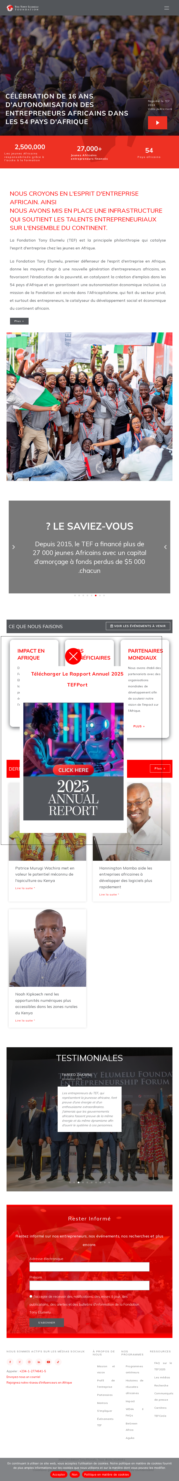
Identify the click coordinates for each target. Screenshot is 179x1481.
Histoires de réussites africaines (134, 1387)
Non (75, 1474)
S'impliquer (104, 1410)
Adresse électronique (46, 1258)
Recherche (161, 1385)
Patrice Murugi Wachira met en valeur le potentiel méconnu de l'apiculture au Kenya (44, 874)
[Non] (173, 1469)
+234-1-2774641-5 (32, 1371)
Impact (130, 1401)
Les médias (162, 1377)
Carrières (160, 1407)
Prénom (36, 1277)
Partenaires (105, 1394)
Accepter (58, 1474)
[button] (13, 547)
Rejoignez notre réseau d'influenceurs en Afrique (39, 1382)
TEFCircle (160, 1415)
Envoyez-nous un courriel (23, 1377)
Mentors (102, 1403)
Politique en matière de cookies (106, 1474)
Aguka (130, 1438)
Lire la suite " (25, 888)
